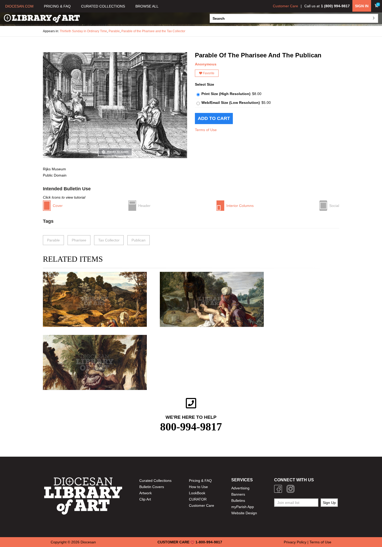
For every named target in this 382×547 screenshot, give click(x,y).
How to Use (198, 487)
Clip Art (145, 499)
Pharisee (79, 240)
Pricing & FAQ (200, 480)
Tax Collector (109, 240)
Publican (138, 240)
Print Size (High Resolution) (226, 94)
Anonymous (205, 64)
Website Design (244, 513)
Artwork (145, 493)
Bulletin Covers (151, 487)
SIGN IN (361, 6)
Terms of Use (206, 130)
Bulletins (238, 500)
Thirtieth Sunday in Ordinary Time (83, 31)
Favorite (208, 73)
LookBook (197, 493)
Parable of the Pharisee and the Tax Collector (153, 31)
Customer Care (285, 6)
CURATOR (198, 499)
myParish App (242, 507)
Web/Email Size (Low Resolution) (230, 102)
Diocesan (88, 542)
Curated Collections (155, 480)
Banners (238, 494)
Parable (114, 31)
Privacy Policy (295, 542)
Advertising (240, 488)
